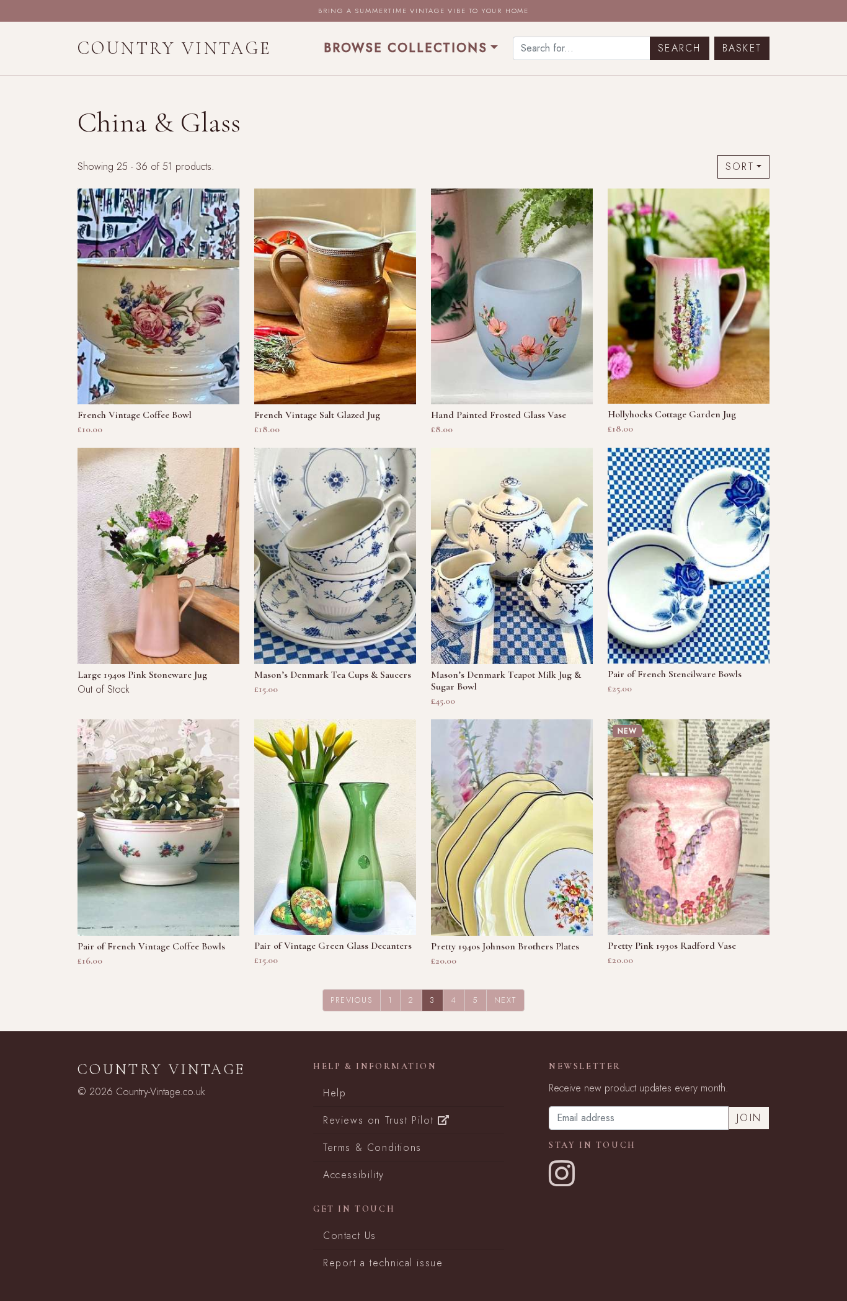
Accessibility (353, 1175)
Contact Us (349, 1235)
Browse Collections (405, 48)
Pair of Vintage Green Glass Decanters (333, 945)
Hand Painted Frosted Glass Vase (498, 415)
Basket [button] (741, 48)
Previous (351, 1000)
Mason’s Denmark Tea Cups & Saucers (332, 674)
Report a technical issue (383, 1263)
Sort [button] (739, 166)
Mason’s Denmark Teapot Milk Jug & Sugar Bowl (506, 680)
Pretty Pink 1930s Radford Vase (672, 945)
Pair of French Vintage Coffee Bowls (151, 946)
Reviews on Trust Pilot (380, 1120)
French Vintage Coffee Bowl (135, 415)
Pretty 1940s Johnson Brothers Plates (505, 946)
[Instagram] (562, 1181)
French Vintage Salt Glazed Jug (317, 415)
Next (505, 1000)
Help (334, 1093)
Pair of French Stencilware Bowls (675, 674)
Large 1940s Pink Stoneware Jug (142, 674)
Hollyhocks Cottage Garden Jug (672, 414)
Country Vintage (175, 48)
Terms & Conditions (372, 1147)
